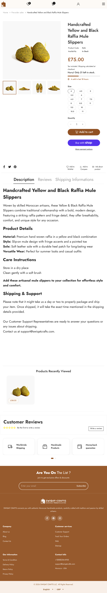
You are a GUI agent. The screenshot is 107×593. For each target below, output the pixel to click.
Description (24, 180)
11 (82, 111)
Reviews (45, 180)
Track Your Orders (62, 536)
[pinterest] (53, 518)
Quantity (71, 118)
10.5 (72, 111)
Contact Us (7, 541)
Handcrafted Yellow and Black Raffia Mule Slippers (48, 12)
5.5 (72, 95)
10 (82, 107)
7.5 (91, 99)
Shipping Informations (74, 180)
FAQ (57, 541)
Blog (4, 536)
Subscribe (81, 486)
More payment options (84, 149)
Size (69, 86)
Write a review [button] (96, 428)
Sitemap (58, 545)
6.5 (72, 99)
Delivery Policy (8, 564)
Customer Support (62, 531)
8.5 (80, 103)
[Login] (78, 4)
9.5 (72, 107)
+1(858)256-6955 (30, 365)
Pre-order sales (17, 12)
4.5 (81, 91)
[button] (52, 458)
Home (6, 12)
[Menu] (103, 4)
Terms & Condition (10, 560)
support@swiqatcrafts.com (37, 331)
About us (6, 531)
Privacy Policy (8, 574)
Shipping (81, 66)
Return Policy (8, 569)
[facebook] (47, 518)
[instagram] (59, 518)
